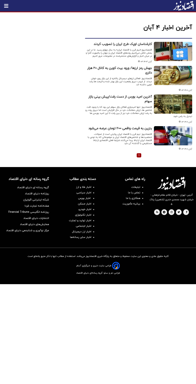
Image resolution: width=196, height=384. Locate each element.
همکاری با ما (133, 198)
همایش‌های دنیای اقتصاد (34, 224)
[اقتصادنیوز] (171, 183)
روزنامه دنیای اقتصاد (37, 193)
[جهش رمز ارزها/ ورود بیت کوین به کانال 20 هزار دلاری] (173, 75)
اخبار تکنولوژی (83, 215)
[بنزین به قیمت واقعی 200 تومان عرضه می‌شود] (173, 135)
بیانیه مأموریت (131, 204)
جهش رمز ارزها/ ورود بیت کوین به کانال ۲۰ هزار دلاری (119, 70)
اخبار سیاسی (83, 192)
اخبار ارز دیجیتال (81, 231)
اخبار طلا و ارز (83, 187)
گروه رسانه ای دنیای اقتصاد (33, 187)
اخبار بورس (84, 198)
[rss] (157, 212)
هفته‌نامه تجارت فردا (37, 206)
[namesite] (183, 6)
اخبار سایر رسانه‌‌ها (80, 237)
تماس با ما (134, 192)
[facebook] (186, 212)
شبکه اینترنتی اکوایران (36, 200)
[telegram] (164, 212)
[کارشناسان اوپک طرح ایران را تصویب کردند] (173, 51)
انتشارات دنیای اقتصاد (36, 218)
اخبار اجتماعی (83, 226)
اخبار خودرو (84, 209)
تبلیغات (135, 187)
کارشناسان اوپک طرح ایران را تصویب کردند (123, 44)
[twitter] (179, 212)
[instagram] (172, 212)
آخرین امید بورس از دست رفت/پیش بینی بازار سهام (120, 99)
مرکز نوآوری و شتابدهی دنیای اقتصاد (27, 230)
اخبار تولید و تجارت (80, 220)
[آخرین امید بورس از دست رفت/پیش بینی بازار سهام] (173, 104)
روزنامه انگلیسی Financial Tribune (28, 212)
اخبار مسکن (84, 204)
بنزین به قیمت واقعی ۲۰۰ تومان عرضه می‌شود (120, 128)
